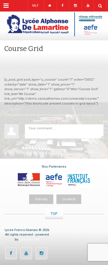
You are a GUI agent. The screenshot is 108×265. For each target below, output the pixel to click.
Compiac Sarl (29, 239)
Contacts (68, 199)
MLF (35, 5)
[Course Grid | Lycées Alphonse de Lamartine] (54, 26)
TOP (54, 213)
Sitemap (41, 199)
